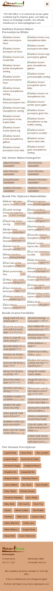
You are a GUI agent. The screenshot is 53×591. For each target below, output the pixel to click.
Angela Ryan (29, 529)
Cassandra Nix (27, 472)
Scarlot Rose (10, 459)
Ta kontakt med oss (37, 562)
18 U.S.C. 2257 (8, 562)
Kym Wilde (31, 497)
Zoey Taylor (10, 491)
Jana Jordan (42, 485)
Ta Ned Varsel (8, 558)
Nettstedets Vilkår (36, 558)
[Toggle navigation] (47, 4)
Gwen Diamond (27, 536)
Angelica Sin (10, 472)
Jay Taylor (27, 485)
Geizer (7, 510)
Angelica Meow (32, 465)
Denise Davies (27, 491)
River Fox (38, 504)
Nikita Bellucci (11, 529)
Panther (8, 516)
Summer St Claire (30, 459)
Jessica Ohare (11, 478)
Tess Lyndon (42, 453)
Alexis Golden (21, 510)
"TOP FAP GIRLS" (11, 14)
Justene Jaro (38, 516)
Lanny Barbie (10, 485)
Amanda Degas (12, 465)
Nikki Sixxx (22, 516)
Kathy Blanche (11, 523)
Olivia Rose (26, 453)
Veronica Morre (29, 478)
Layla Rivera (10, 453)
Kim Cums (24, 504)
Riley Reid (9, 504)
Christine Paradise (13, 497)
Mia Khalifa (38, 510)
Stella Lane (28, 523)
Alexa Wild (9, 536)
